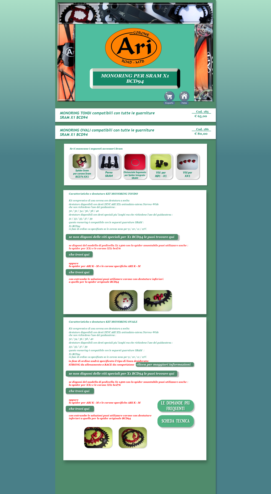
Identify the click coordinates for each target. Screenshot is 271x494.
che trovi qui (79, 254)
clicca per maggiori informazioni (162, 364)
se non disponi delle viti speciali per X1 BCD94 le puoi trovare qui (121, 237)
